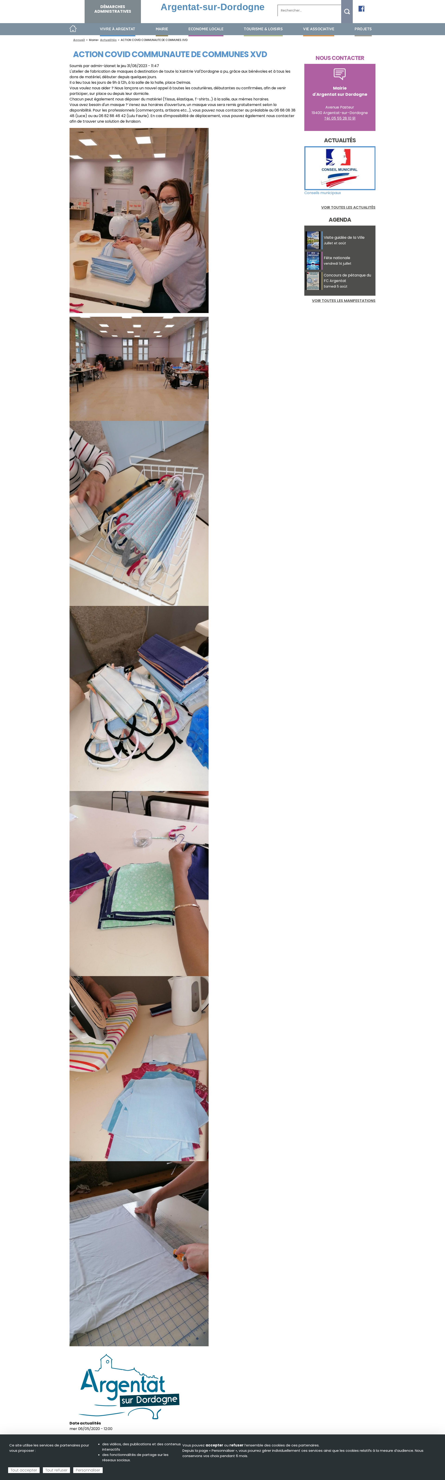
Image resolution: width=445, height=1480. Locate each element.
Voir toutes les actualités (348, 207)
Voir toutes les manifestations (343, 300)
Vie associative (318, 29)
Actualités (108, 40)
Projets (363, 29)
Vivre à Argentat (117, 29)
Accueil (73, 28)
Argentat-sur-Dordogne (213, 7)
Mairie (162, 29)
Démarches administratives (112, 9)
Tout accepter (24, 1470)
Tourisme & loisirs (263, 29)
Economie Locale (206, 29)
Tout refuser (56, 1470)
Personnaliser (88, 1470)
